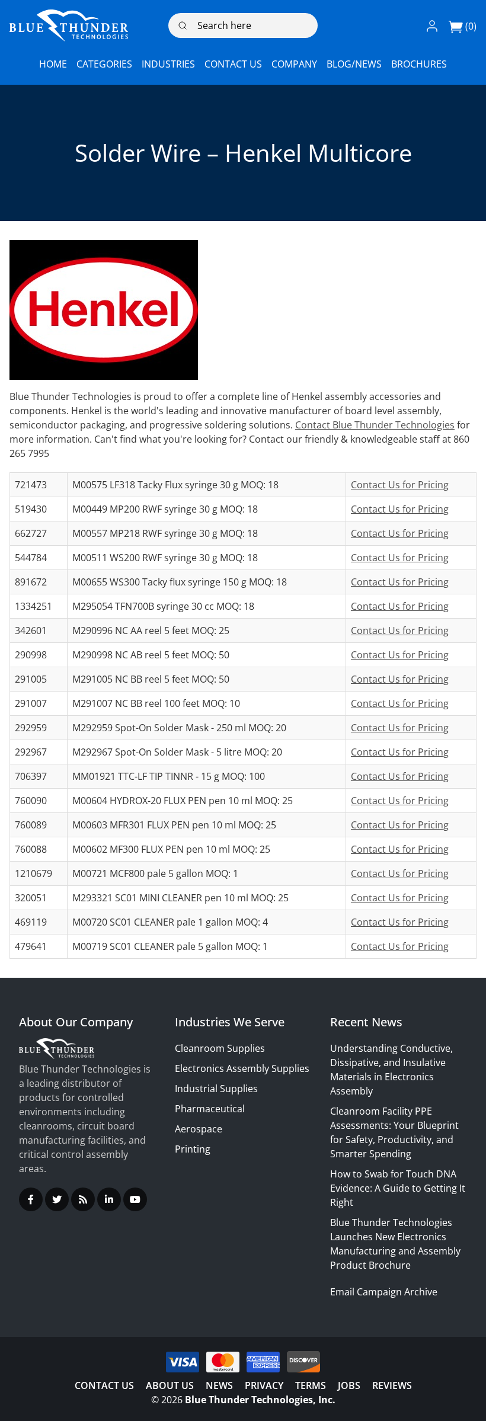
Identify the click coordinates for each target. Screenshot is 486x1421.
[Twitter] (57, 1199)
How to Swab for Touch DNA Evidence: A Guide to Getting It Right (397, 1188)
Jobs (349, 1385)
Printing (192, 1149)
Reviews (392, 1385)
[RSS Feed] (83, 1199)
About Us (170, 1385)
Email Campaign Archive (383, 1291)
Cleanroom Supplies (220, 1048)
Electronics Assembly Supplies (242, 1068)
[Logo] (68, 25)
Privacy (264, 1385)
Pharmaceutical (210, 1108)
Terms (310, 1385)
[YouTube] (135, 1199)
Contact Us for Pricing (400, 484)
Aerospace (198, 1128)
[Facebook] (31, 1199)
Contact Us (104, 1385)
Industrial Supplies (216, 1088)
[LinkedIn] (109, 1199)
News (219, 1385)
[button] (432, 25)
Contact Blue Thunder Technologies (375, 424)
